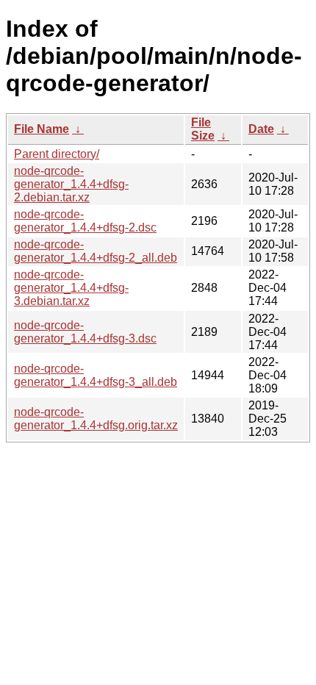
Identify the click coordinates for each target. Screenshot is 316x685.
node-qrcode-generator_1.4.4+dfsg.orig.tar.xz (96, 418)
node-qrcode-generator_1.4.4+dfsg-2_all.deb (95, 251)
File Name (41, 129)
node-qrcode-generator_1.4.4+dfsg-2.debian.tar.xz (71, 184)
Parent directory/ (56, 154)
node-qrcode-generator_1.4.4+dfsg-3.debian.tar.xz (71, 287)
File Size (203, 129)
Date (261, 129)
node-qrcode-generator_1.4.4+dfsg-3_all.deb (95, 375)
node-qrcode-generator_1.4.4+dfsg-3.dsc (85, 332)
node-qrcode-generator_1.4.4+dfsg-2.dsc (85, 221)
